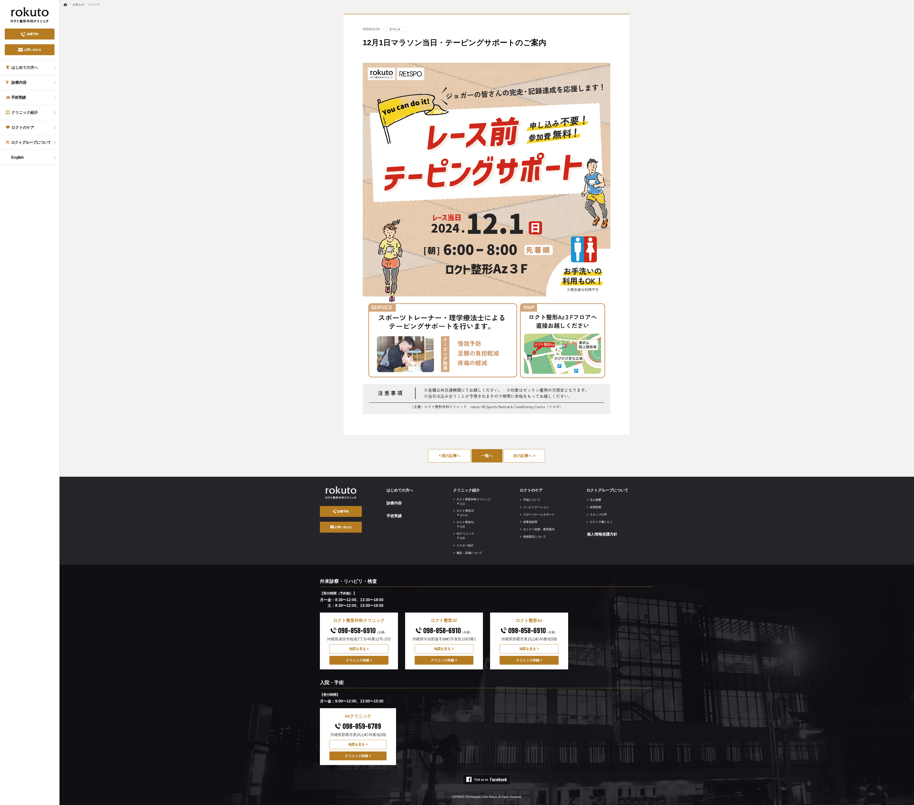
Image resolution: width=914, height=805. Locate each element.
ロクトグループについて (607, 490)
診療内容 (394, 503)
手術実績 (394, 516)
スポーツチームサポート (539, 514)
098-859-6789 (361, 725)
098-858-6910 (362, 630)
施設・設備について (469, 553)
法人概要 (595, 499)
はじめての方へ (400, 490)
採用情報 (595, 507)
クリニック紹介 (466, 490)
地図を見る (357, 649)
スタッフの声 (598, 514)
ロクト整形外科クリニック (474, 501)
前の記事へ (451, 456)
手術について (531, 499)
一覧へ (487, 456)
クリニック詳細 (357, 660)
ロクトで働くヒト (601, 522)
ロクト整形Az (465, 524)
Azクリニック (465, 536)
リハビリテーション (536, 507)
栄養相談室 (530, 522)
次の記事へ (522, 456)
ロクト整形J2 (465, 513)
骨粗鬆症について (534, 536)
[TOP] (66, 4)
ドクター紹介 (465, 545)
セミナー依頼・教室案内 (539, 529)
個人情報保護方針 (602, 534)
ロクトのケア (531, 490)
